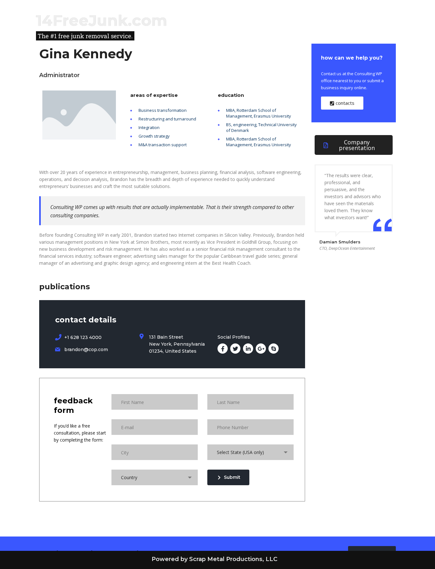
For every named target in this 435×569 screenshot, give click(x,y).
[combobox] (250, 452)
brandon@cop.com (86, 349)
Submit (232, 477)
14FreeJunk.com (101, 20)
